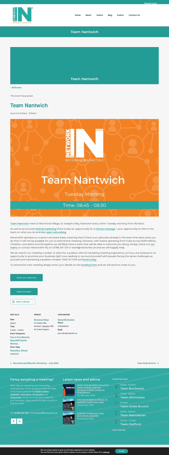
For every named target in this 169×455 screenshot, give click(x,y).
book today (89, 259)
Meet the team (24, 291)
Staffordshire (42, 391)
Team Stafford (130, 424)
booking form (89, 265)
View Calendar (118, 430)
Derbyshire (16, 397)
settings (106, 452)
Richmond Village (41, 319)
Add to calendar (23, 301)
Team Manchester (133, 415)
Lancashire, (26, 394)
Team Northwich (132, 388)
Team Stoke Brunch (146, 363)
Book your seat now (26, 277)
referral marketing (45, 229)
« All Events (15, 87)
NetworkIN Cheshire (66, 319)
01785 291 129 (21, 413)
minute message (105, 229)
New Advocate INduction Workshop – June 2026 (35, 363)
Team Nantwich (19, 223)
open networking (56, 232)
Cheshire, (15, 394)
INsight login (150, 3)
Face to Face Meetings (19, 337)
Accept (121, 451)
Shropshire (38, 394)
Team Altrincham (132, 397)
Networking (15, 350)
